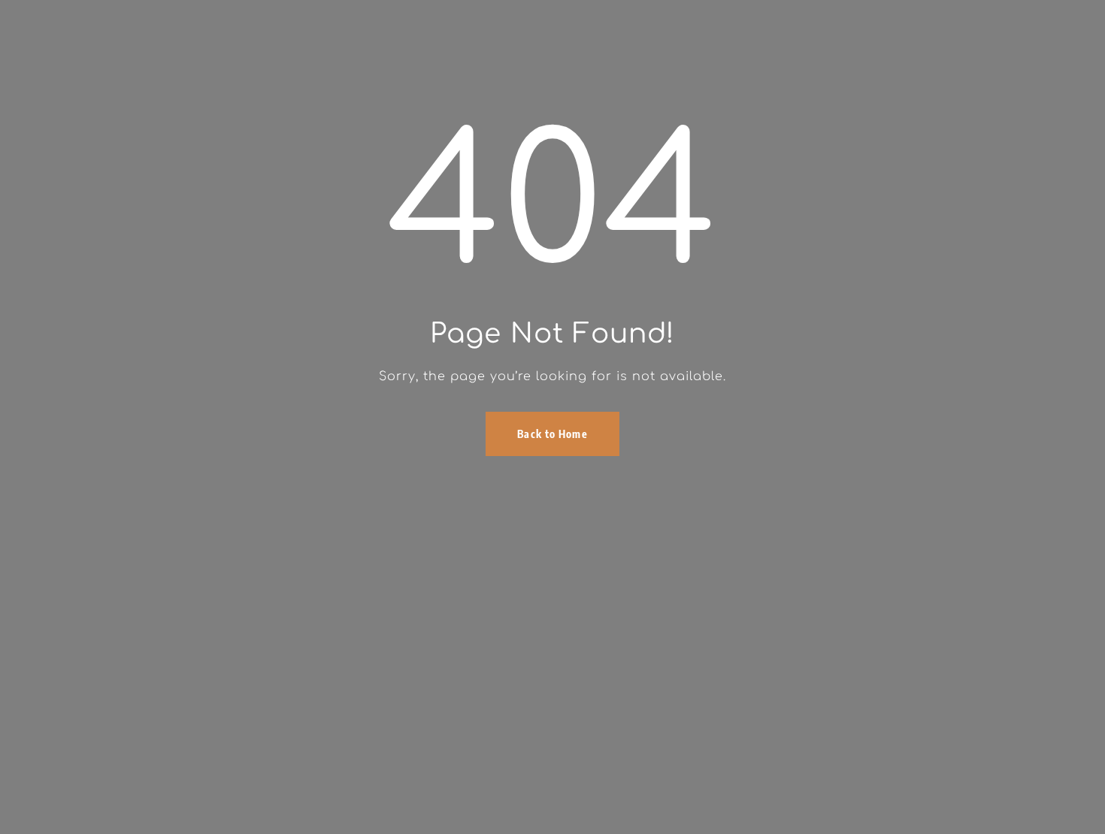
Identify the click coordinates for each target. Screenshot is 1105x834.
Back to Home (552, 434)
